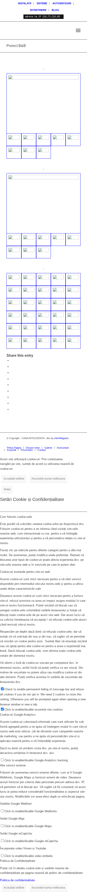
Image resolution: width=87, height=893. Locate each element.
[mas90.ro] (36, 30)
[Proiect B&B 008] (13, 252)
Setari (7, 489)
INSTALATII (24, 3)
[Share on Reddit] (12, 403)
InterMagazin (61, 438)
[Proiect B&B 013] (73, 279)
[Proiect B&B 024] (43, 304)
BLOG (55, 10)
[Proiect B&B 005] (28, 239)
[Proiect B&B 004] (43, 252)
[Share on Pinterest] (12, 379)
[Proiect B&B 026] (28, 139)
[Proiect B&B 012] (58, 317)
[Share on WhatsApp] (12, 372)
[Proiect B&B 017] (13, 279)
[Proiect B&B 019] (43, 103)
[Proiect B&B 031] (73, 139)
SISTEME (42, 3)
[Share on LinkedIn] (12, 385)
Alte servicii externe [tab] (13, 765)
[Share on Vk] (12, 397)
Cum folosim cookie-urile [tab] (16, 516)
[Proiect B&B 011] (73, 317)
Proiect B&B (16, 46)
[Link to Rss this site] (63, 443)
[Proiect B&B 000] (43, 239)
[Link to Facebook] (77, 443)
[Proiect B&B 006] (58, 279)
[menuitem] (25, 3)
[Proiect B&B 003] (28, 252)
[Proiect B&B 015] (28, 317)
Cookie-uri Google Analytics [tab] (18, 714)
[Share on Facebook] (12, 360)
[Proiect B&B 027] (13, 152)
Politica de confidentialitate (17, 880)
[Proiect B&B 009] (58, 139)
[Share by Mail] (12, 409)
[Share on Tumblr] (12, 391)
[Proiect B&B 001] (58, 239)
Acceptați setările (14, 478)
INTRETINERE (38, 10)
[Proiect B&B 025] (43, 139)
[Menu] (78, 30)
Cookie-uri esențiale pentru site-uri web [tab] (25, 571)
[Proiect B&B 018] (43, 279)
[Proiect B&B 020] (43, 203)
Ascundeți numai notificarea (48, 478)
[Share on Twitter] (12, 366)
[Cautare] (68, 30)
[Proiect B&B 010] (43, 152)
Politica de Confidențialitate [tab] (17, 861)
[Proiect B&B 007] (58, 329)
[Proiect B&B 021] (13, 292)
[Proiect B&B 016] (28, 279)
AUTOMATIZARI (61, 3)
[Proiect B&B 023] (58, 304)
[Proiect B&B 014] (43, 317)
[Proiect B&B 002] (73, 239)
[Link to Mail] (70, 443)
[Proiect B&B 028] (28, 292)
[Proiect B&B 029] (28, 152)
